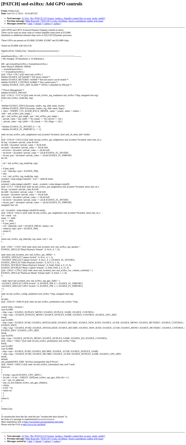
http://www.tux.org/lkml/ (34, 424)
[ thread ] (38, 23)
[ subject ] (47, 23)
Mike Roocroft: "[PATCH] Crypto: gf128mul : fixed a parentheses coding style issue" (64, 21)
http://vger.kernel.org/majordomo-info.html (43, 422)
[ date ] (30, 23)
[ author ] (57, 23)
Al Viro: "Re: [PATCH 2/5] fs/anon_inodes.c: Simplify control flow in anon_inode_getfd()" (63, 18)
